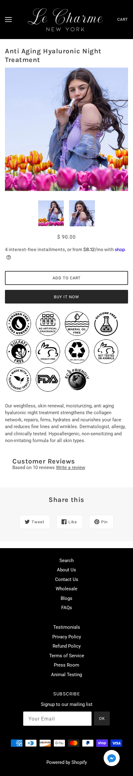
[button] (112, 759)
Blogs (66, 598)
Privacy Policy (66, 637)
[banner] (65, 19)
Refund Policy (67, 646)
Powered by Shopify (66, 762)
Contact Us (66, 579)
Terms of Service (66, 655)
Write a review (70, 467)
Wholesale (66, 589)
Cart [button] (122, 19)
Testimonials (66, 627)
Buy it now (66, 297)
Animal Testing (66, 674)
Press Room (66, 665)
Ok (102, 718)
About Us (66, 570)
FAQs (66, 607)
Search (66, 560)
